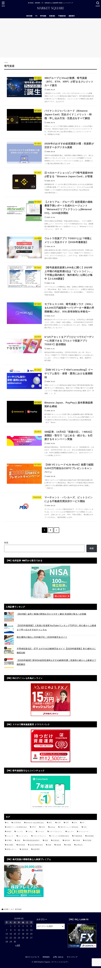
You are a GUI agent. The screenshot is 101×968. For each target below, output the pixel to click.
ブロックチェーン (39, 836)
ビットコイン (23, 836)
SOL (85, 827)
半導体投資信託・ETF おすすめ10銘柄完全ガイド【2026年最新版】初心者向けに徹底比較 (56, 650)
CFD (59, 823)
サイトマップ (72, 957)
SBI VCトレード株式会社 (69, 827)
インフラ (19, 831)
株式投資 (29, 16)
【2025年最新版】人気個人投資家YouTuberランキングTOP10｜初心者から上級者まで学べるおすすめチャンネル (56, 627)
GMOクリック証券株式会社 (17, 827)
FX (36, 16)
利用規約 (46, 957)
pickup (52, 827)
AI (7, 823)
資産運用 (72, 16)
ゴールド (41, 831)
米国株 (68, 845)
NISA (43, 827)
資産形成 (25, 849)
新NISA (67, 840)
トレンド (10, 836)
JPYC (34, 827)
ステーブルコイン (55, 831)
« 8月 (17, 945)
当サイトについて (32, 957)
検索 (6, 542)
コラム (30, 831)
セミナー (70, 831)
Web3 (9, 831)
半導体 (9, 840)
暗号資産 (43, 16)
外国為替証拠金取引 (32, 840)
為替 (49, 845)
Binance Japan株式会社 (35, 823)
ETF (67, 823)
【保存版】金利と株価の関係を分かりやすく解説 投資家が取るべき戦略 (51, 614)
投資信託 (52, 16)
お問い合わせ (58, 957)
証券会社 (79, 845)
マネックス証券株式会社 (60, 836)
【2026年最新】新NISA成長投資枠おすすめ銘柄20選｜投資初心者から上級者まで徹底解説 (56, 662)
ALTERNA (17, 823)
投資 (46, 840)
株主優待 (10, 845)
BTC (50, 823)
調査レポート (12, 849)
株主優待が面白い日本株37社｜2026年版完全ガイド (42, 637)
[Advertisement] (50, 38)
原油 (18, 840)
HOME (6, 909)
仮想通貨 (90, 836)
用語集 (58, 845)
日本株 (77, 840)
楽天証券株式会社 (36, 845)
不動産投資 (62, 16)
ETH (75, 823)
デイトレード (84, 831)
